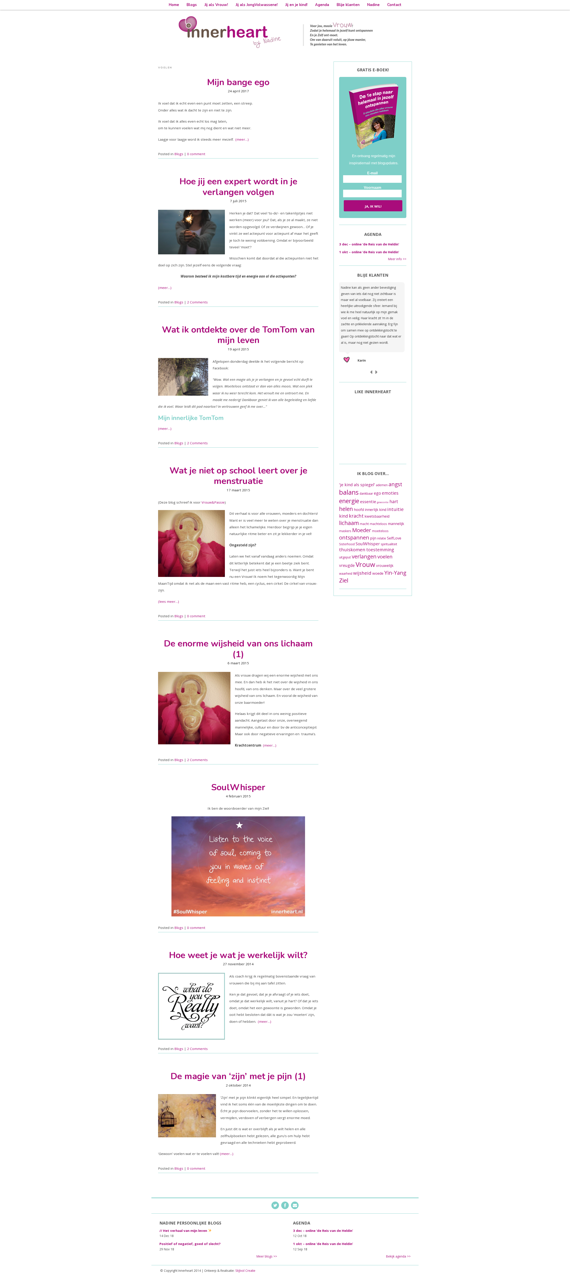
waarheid (345, 573)
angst (395, 484)
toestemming (380, 550)
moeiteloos (380, 531)
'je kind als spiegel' (357, 484)
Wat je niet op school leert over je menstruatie (238, 476)
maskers (345, 531)
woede (377, 573)
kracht (356, 515)
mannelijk (396, 523)
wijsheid (362, 573)
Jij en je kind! (296, 4)
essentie (368, 501)
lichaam (349, 523)
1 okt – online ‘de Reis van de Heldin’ (369, 252)
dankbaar (366, 493)
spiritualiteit (389, 544)
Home (174, 4)
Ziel (343, 580)
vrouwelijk (384, 565)
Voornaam (372, 187)
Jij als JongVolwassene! (257, 4)
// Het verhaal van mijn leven (183, 1230)
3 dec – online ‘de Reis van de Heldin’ (369, 244)
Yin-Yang (395, 572)
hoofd (359, 509)
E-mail (372, 173)
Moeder (361, 530)
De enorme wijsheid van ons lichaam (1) (238, 649)
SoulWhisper (238, 787)
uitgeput (345, 557)
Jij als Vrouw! (216, 4)
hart (393, 501)
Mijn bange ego (238, 82)
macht (364, 524)
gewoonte (383, 502)
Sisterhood (347, 544)
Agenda (322, 4)
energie (349, 501)
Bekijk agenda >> (398, 1256)
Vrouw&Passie (213, 502)
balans (349, 492)
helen (346, 508)
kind (343, 516)
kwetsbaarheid (376, 516)
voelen (385, 556)
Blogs (192, 4)
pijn (373, 538)
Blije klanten (348, 4)
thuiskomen (352, 549)
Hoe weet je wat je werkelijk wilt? (238, 955)
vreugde (347, 565)
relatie (381, 538)
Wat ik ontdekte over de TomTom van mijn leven (238, 335)
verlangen (364, 556)
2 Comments (197, 302)
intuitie (395, 509)
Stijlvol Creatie (245, 1270)
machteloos (378, 524)
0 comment (196, 154)
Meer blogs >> (266, 1256)
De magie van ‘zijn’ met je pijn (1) (238, 1076)
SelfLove (394, 538)
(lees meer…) (168, 601)
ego (377, 493)
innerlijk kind (375, 509)
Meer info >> (397, 259)
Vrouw (365, 564)
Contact (394, 4)
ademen (382, 485)
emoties (390, 493)
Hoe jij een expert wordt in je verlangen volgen (238, 186)
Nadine (373, 4)
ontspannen (354, 537)
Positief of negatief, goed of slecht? (190, 1243)
